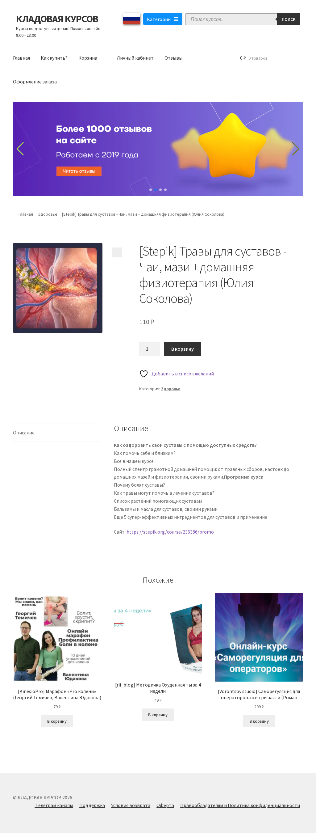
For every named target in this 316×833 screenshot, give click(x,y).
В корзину (182, 349)
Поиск (288, 19)
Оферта (165, 805)
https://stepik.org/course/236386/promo (170, 532)
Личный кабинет (135, 58)
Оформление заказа (35, 81)
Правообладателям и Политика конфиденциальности (240, 805)
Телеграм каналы (54, 805)
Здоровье (47, 214)
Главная (21, 58)
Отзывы (173, 58)
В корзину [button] (57, 721)
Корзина (87, 58)
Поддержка (92, 805)
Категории (159, 19)
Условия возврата (130, 805)
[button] (117, 252)
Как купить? (54, 58)
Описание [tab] (24, 432)
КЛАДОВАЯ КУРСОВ (57, 19)
